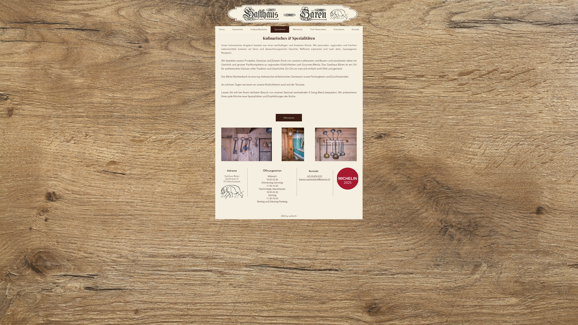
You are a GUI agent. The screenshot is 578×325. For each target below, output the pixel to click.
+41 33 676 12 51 (314, 176)
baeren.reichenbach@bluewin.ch (314, 179)
